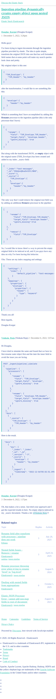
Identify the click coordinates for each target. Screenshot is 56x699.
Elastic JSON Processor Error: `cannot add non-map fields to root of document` (15, 598)
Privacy (6, 655)
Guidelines (26, 619)
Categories (14, 619)
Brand (5, 658)
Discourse (16, 631)
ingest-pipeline (14, 559)
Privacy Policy (7, 624)
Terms (5, 652)
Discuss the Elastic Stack (12, 3)
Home (4, 619)
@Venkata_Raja (40, 513)
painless (4, 559)
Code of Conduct (10, 661)
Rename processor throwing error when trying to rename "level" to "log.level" (15, 569)
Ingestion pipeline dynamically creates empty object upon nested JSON (24, 13)
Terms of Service (40, 619)
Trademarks (8, 649)
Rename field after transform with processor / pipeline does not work (15, 536)
